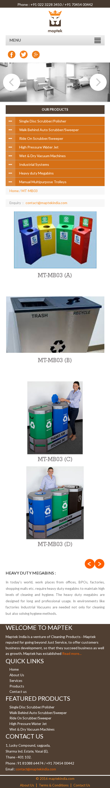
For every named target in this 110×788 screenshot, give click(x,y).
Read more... (72, 653)
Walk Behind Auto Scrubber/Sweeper (38, 713)
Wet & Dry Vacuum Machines (31, 729)
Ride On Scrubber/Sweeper (30, 718)
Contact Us (81, 785)
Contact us (18, 692)
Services (15, 681)
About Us (16, 675)
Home (14, 191)
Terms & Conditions (54, 785)
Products (16, 686)
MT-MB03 (29, 191)
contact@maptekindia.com (46, 203)
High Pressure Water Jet (28, 724)
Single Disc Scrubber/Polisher (31, 707)
